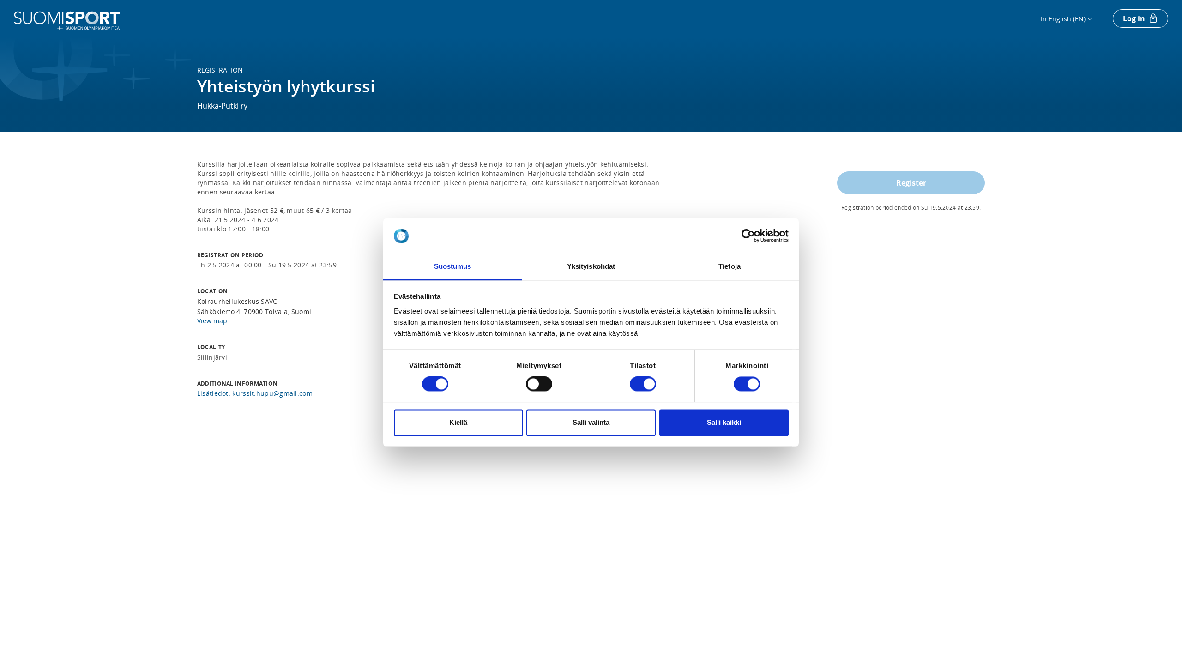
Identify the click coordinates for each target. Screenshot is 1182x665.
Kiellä (458, 422)
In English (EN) (1063, 18)
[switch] (539, 384)
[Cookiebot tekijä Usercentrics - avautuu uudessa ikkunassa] (748, 236)
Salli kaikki (724, 422)
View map (212, 320)
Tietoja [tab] (729, 266)
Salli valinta (591, 422)
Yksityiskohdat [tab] (591, 266)
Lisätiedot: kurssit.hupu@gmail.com (255, 393)
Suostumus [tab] (452, 266)
